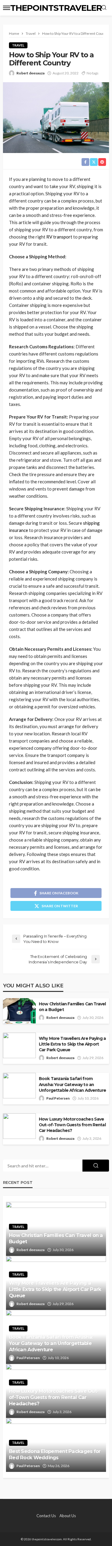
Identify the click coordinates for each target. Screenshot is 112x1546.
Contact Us (46, 1515)
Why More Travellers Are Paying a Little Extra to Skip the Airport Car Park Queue (72, 1044)
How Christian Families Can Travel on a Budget (72, 1006)
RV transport (59, 236)
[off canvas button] (6, 8)
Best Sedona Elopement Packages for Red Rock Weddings (55, 1454)
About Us (67, 1515)
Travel (18, 45)
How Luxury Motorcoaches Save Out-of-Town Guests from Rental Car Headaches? (72, 1125)
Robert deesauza (30, 73)
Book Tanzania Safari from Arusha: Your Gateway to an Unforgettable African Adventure (72, 1084)
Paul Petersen (58, 1098)
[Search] (104, 8)
